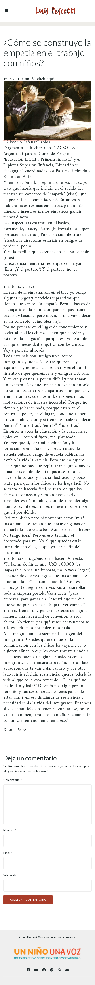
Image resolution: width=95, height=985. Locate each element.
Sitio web (9, 875)
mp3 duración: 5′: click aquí (29, 80)
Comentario (12, 780)
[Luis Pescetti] (55, 11)
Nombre (10, 830)
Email (8, 853)
